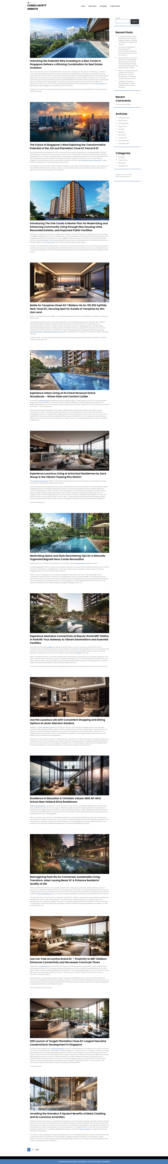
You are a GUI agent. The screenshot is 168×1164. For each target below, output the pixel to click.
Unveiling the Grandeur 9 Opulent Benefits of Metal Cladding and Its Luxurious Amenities (126, 84)
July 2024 (121, 129)
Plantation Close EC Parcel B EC (91, 160)
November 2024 (123, 123)
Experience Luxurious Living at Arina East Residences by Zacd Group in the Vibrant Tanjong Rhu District (68, 475)
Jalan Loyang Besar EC (44, 894)
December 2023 (123, 141)
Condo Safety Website (36, 7)
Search (118, 18)
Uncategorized (123, 166)
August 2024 (122, 126)
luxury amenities (85, 1129)
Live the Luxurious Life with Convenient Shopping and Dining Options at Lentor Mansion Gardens (67, 721)
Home (83, 6)
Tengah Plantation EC (58, 1049)
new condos (100, 84)
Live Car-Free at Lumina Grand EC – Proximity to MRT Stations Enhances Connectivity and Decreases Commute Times (68, 960)
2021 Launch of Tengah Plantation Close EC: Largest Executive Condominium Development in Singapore (68, 1042)
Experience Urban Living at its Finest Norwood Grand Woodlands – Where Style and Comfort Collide (62, 394)
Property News (115, 6)
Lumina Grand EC (44, 966)
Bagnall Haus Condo (83, 563)
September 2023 (123, 143)
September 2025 (123, 118)
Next (37, 1150)
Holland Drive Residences (38, 806)
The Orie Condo (49, 242)
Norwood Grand (44, 400)
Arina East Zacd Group (40, 481)
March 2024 (122, 135)
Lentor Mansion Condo (45, 727)
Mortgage (103, 6)
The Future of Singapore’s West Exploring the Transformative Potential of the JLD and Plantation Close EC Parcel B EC (68, 146)
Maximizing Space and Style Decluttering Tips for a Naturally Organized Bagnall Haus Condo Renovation (67, 557)
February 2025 (122, 121)
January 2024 (122, 138)
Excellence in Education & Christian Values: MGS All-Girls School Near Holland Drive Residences (65, 800)
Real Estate (92, 6)
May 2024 (121, 132)
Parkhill (49, 647)
